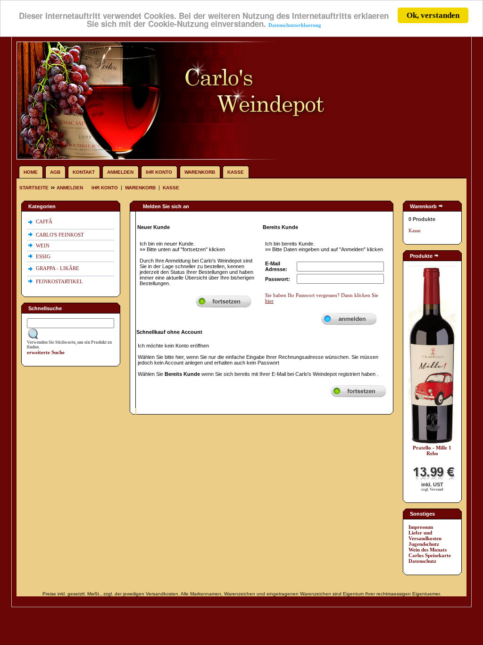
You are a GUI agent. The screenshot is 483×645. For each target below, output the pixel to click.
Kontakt (84, 172)
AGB (55, 172)
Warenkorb (199, 172)
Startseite (34, 187)
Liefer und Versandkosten (424, 535)
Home (31, 172)
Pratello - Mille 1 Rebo (432, 450)
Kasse (235, 172)
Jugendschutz (423, 544)
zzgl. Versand (432, 489)
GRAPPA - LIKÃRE (58, 268)
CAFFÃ (44, 221)
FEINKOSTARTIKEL (60, 281)
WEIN (43, 245)
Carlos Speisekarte (429, 555)
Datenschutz (422, 561)
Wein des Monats (427, 549)
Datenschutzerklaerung (294, 25)
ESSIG (44, 256)
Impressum (420, 527)
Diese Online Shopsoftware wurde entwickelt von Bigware (241, 610)
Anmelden (120, 172)
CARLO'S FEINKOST (60, 235)
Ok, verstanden (433, 15)
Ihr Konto (159, 172)
